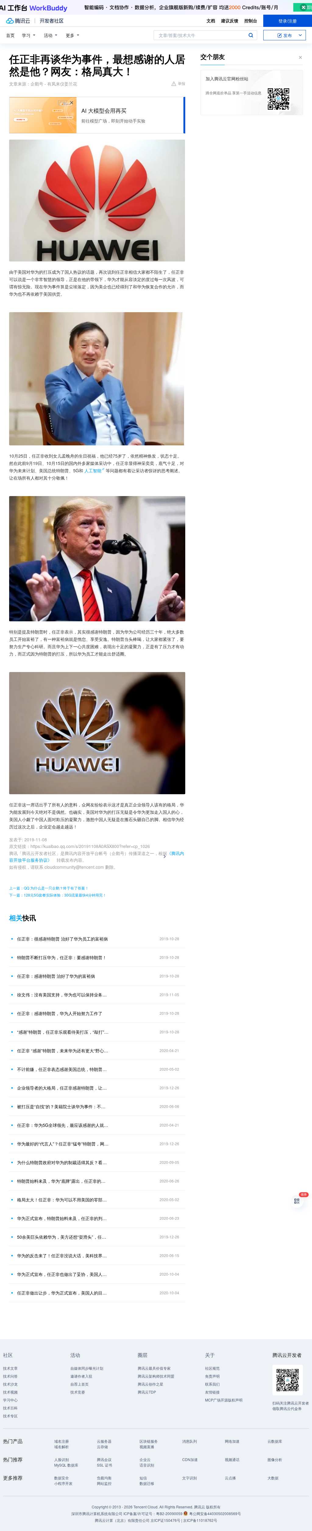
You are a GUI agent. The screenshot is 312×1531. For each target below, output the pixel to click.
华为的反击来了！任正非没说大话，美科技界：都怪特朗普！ (63, 1255)
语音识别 (147, 1464)
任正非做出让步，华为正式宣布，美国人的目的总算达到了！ (63, 1293)
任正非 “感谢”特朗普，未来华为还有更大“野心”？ (63, 1050)
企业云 (145, 1459)
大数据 (273, 1477)
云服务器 (104, 1441)
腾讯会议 (104, 1459)
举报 (181, 83)
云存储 (102, 1446)
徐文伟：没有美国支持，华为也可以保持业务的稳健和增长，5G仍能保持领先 (63, 995)
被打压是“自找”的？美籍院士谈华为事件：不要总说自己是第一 (63, 1106)
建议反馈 (229, 20)
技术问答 (10, 1376)
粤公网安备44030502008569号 (215, 1513)
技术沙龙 (10, 1384)
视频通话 (232, 1459)
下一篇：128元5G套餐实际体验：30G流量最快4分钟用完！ (57, 894)
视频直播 (147, 1446)
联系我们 (212, 1384)
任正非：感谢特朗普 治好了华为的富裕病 (56, 976)
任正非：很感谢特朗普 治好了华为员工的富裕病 (62, 939)
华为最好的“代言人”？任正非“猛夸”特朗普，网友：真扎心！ (63, 1144)
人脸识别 (61, 1459)
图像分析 (275, 1459)
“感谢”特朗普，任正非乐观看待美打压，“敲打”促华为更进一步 (63, 1032)
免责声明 (212, 1376)
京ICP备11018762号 (200, 1520)
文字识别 (189, 1477)
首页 (10, 35)
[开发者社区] (51, 20)
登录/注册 (287, 21)
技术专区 (10, 1415)
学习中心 (10, 1399)
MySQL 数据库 (66, 1464)
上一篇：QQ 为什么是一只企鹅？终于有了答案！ (49, 887)
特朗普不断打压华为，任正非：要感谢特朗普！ (62, 957)
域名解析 (61, 1446)
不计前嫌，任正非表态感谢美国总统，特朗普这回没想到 (63, 1069)
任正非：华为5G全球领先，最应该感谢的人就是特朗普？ (63, 1125)
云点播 (230, 1477)
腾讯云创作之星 (150, 1384)
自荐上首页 (79, 1384)
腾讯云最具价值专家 (154, 1368)
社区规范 (212, 1368)
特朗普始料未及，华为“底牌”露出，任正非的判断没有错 (63, 1181)
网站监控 (104, 1483)
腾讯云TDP (147, 1391)
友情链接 (212, 1391)
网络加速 (232, 1441)
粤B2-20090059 (169, 1513)
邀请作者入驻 (81, 1376)
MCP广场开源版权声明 (224, 1399)
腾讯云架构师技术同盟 (156, 1376)
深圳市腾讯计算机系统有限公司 (96, 1513)
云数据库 (275, 1441)
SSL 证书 (104, 1464)
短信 (143, 1477)
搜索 (250, 35)
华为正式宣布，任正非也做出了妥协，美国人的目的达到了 (63, 1274)
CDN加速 (190, 1459)
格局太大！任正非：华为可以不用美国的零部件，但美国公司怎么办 (63, 1200)
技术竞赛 (77, 1391)
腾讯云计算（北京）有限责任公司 (122, 1520)
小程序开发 (63, 1483)
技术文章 (10, 1368)
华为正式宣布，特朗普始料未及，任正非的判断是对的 (63, 1218)
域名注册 (61, 1441)
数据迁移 (147, 1483)
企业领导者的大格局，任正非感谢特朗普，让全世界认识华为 (63, 1088)
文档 (211, 20)
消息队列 (189, 1441)
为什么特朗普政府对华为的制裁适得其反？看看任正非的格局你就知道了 (63, 1162)
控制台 (250, 20)
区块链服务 (149, 1441)
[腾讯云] (18, 21)
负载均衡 (104, 1477)
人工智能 (92, 470)
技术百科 (10, 1407)
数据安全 (61, 1477)
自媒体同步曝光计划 (86, 1368)
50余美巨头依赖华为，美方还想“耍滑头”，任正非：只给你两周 (63, 1237)
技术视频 (10, 1391)
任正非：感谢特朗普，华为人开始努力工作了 (59, 1013)
